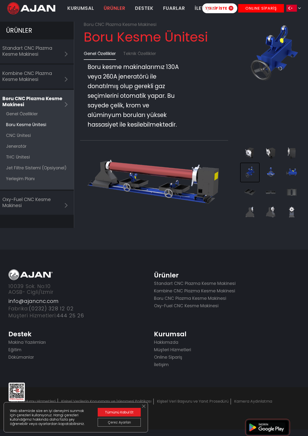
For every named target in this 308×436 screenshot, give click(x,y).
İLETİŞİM (205, 8)
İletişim (161, 365)
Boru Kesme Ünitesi (26, 125)
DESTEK (144, 8)
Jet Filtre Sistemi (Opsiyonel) (36, 168)
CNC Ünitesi (18, 135)
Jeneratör (16, 146)
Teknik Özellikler (139, 53)
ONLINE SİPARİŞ (261, 8)
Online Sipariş (168, 357)
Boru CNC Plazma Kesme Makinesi (32, 101)
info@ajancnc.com (33, 301)
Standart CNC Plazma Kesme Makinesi (27, 51)
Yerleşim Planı (20, 179)
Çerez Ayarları (119, 422)
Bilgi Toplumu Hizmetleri (33, 401)
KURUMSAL (80, 8)
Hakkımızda (166, 342)
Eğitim (14, 350)
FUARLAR (174, 8)
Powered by (25, 426)
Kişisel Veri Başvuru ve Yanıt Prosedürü (193, 401)
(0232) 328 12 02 (51, 308)
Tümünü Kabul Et (119, 412)
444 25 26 (70, 315)
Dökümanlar (21, 357)
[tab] (100, 55)
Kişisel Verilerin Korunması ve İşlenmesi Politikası (106, 401)
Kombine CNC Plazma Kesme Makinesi (27, 76)
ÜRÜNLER (114, 8)
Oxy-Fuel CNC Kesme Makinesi (26, 202)
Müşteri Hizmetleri (172, 350)
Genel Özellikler (22, 114)
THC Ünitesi (18, 157)
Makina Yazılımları (27, 342)
